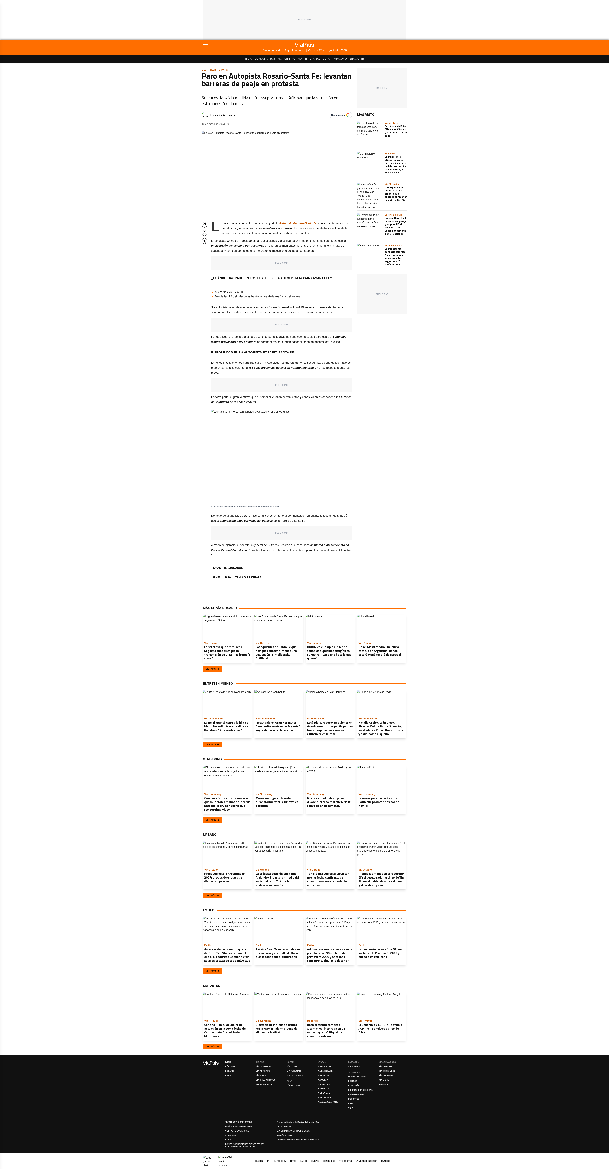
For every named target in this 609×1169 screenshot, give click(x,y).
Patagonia (340, 58)
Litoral (314, 58)
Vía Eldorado (325, 1071)
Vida (350, 1108)
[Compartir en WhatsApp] (204, 233)
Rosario (276, 58)
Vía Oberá (323, 1080)
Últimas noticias (357, 1077)
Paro (224, 70)
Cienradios (329, 1161)
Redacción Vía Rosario (223, 115)
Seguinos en (338, 115)
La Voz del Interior (366, 1161)
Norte (302, 58)
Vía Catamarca (295, 1075)
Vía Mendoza (294, 1086)
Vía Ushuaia (354, 1067)
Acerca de (231, 1135)
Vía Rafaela (324, 1089)
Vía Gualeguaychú (328, 1102)
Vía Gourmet (386, 1075)
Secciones (357, 58)
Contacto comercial (237, 1131)
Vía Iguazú (323, 1075)
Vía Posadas (324, 1067)
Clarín (259, 1161)
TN (268, 1161)
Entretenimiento (357, 1094)
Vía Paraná (324, 1093)
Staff (228, 1140)
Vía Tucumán (294, 1071)
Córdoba (261, 58)
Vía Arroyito (263, 1071)
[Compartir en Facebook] (204, 225)
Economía (353, 1086)
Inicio (248, 58)
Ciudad (315, 1161)
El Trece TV (280, 1161)
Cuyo (326, 58)
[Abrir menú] (232, 44)
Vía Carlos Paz (264, 1067)
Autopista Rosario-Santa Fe (298, 223)
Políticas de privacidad (238, 1126)
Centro (289, 58)
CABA (228, 1075)
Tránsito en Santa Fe (248, 577)
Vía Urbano (385, 1067)
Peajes (216, 577)
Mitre (293, 1161)
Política (352, 1081)
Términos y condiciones (238, 1122)
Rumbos (383, 1084)
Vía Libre (384, 1080)
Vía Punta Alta (264, 1084)
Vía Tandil (261, 1075)
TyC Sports (345, 1161)
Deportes (353, 1099)
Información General (360, 1090)
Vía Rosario (210, 70)
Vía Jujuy (292, 1067)
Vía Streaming (387, 1071)
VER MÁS (211, 669)
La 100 (303, 1161)
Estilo (351, 1103)
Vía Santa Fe (324, 1084)
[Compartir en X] (204, 241)
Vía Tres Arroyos (266, 1080)
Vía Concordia (326, 1098)
